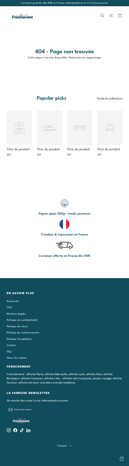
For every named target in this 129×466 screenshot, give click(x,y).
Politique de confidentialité (22, 320)
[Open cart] (122, 459)
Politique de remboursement (23, 333)
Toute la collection (109, 98)
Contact (11, 345)
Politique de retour (17, 326)
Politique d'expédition (19, 339)
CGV (9, 307)
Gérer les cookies (17, 358)
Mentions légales (16, 314)
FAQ (9, 352)
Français (62, 446)
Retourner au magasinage (85, 57)
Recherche (13, 301)
